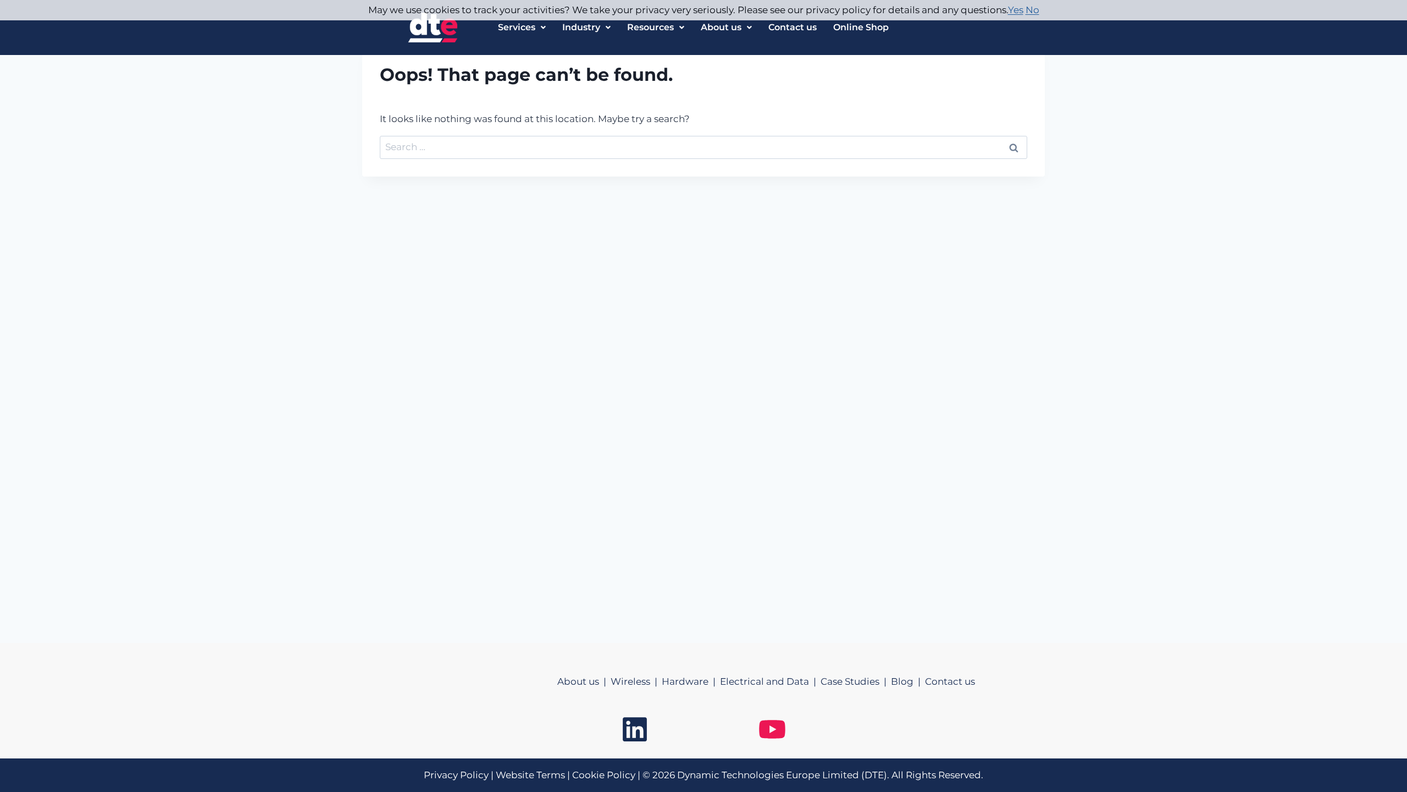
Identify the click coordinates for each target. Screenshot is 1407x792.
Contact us (792, 27)
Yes (1015, 9)
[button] (522, 27)
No (1032, 9)
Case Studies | (856, 681)
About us (721, 27)
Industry (581, 27)
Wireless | (636, 681)
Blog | (908, 681)
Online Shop (861, 27)
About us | (584, 681)
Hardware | (691, 681)
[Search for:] (703, 146)
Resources (650, 27)
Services (516, 27)
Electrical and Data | (770, 681)
